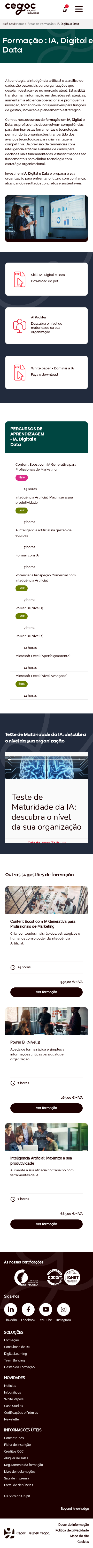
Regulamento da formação (23, 1465)
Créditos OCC (14, 1451)
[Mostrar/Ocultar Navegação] (79, 9)
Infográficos (12, 1392)
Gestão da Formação (19, 1367)
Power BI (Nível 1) (25, 1042)
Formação (11, 1340)
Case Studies (13, 1406)
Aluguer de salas (16, 1458)
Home (20, 24)
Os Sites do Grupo (17, 1496)
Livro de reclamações (19, 1471)
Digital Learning (15, 1354)
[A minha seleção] (65, 9)
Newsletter (12, 1419)
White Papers (14, 1399)
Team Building (14, 1360)
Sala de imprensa (16, 1478)
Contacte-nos (14, 1438)
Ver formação (46, 992)
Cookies (83, 1542)
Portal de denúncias (18, 1485)
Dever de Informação (73, 1525)
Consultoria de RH (17, 1347)
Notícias (10, 1386)
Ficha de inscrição (17, 1445)
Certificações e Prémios (21, 1413)
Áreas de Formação (41, 24)
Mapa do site (79, 1536)
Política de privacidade (72, 1530)
